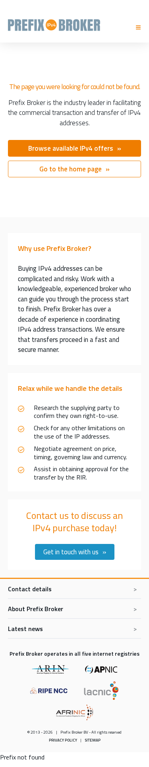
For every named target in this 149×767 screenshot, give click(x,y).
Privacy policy (63, 740)
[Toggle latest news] (74, 629)
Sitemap (93, 740)
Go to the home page (70, 169)
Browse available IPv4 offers (70, 148)
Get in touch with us (71, 552)
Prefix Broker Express (54, 24)
